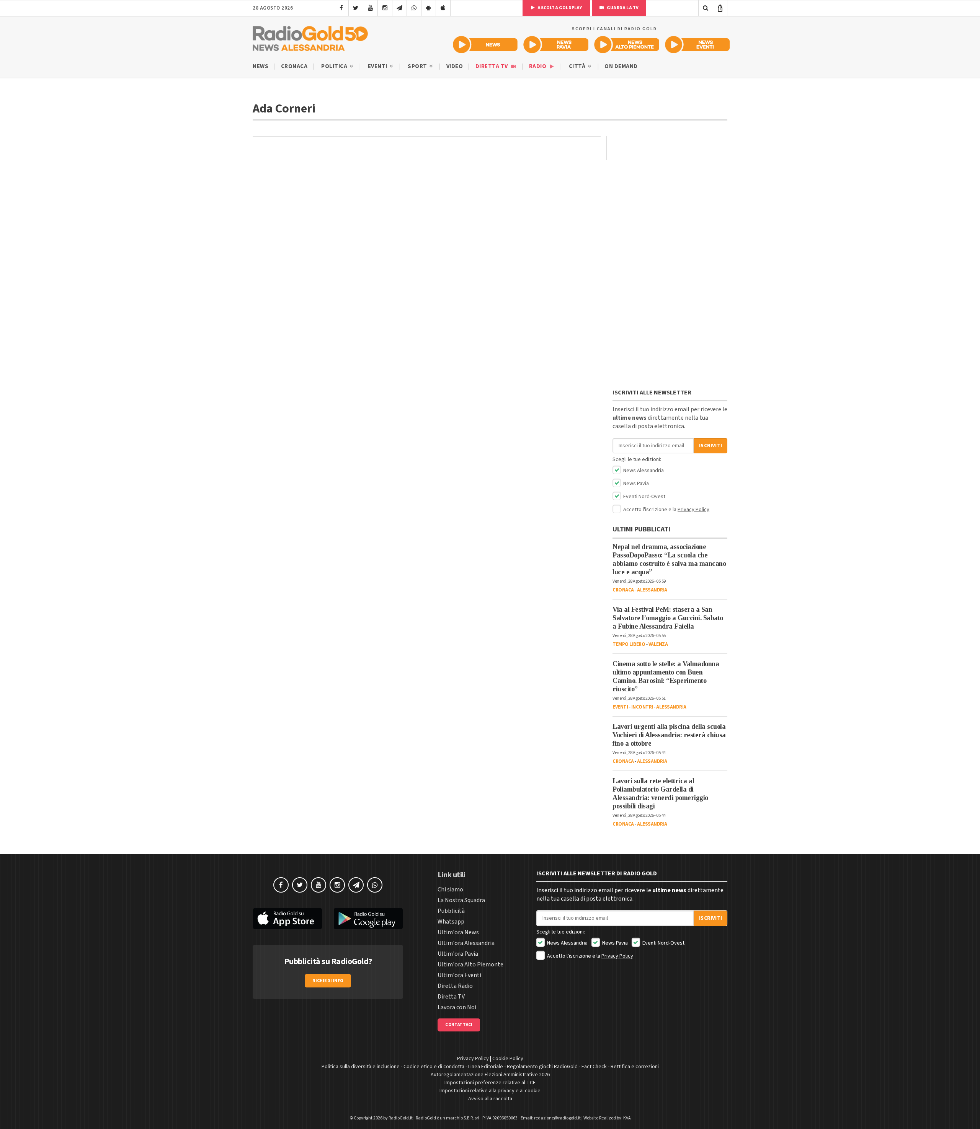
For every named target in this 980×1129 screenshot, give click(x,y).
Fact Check (594, 1066)
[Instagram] (385, 8)
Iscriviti (710, 446)
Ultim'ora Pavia (458, 954)
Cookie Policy (507, 1058)
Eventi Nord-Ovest (643, 496)
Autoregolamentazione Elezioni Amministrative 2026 (490, 1074)
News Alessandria (643, 470)
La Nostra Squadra (461, 900)
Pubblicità (451, 911)
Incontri (642, 707)
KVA (627, 1118)
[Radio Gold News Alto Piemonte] (627, 44)
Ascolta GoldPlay (559, 8)
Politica (335, 66)
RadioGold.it (401, 1118)
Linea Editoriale (485, 1066)
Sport (418, 66)
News (260, 66)
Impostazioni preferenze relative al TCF (490, 1083)
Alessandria (652, 589)
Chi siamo (450, 889)
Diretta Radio (455, 986)
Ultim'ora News (458, 932)
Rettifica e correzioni (635, 1066)
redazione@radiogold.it (557, 1118)
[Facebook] (341, 8)
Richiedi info (327, 980)
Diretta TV (492, 66)
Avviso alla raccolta (490, 1099)
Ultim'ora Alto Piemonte (470, 964)
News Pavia (635, 483)
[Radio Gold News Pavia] (556, 44)
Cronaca (294, 66)
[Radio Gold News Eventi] (697, 44)
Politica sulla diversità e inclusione (361, 1066)
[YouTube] (370, 8)
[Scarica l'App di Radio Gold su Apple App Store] (287, 918)
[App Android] (428, 8)
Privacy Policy (693, 509)
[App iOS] (443, 8)
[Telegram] (399, 8)
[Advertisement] (669, 262)
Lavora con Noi (457, 1007)
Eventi (378, 66)
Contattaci (458, 1025)
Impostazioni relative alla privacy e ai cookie (490, 1091)
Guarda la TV (622, 8)
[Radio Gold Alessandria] (310, 37)
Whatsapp (451, 921)
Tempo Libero (628, 644)
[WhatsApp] (414, 8)
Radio (538, 66)
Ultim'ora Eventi (459, 975)
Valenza (658, 644)
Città (578, 66)
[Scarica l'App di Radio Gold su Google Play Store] (368, 918)
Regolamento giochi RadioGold (542, 1066)
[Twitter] (356, 8)
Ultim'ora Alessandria (466, 943)
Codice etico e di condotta (433, 1066)
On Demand (621, 66)
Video (454, 66)
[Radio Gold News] (485, 44)
